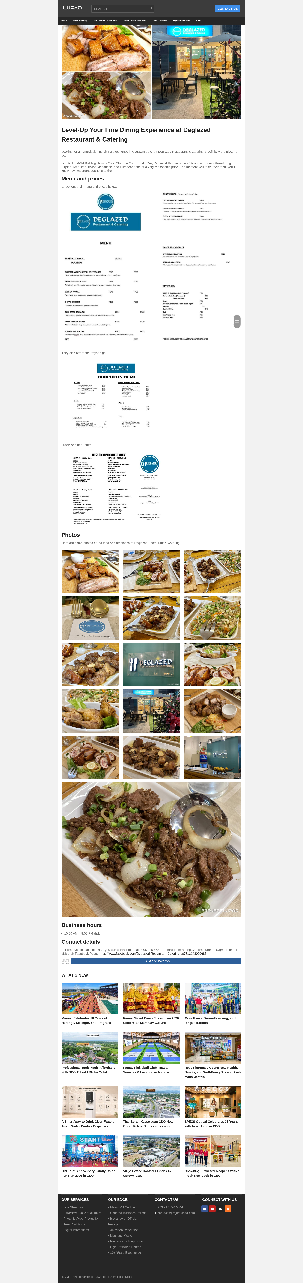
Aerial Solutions (160, 21)
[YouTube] (212, 1208)
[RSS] (228, 1208)
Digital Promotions (181, 21)
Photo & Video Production (135, 21)
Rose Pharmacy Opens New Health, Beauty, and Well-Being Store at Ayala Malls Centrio (213, 1072)
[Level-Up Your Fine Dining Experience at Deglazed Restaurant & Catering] (90, 999)
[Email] (220, 1208)
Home (64, 21)
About (199, 21)
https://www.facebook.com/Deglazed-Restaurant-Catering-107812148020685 (152, 953)
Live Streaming (80, 21)
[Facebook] (204, 1208)
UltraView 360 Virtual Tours (105, 21)
